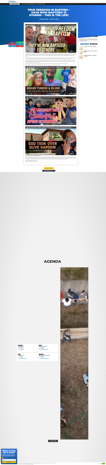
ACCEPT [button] (103, 463)
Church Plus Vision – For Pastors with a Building (90, 51)
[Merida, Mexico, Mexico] (48, 348)
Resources (47, 1)
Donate (64, 1)
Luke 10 (40, 345)
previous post (46, 170)
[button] (12, 42)
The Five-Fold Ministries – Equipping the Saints (90, 56)
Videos (57, 19)
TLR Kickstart (20, 345)
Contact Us (69, 1)
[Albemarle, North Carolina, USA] (48, 357)
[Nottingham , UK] (27, 348)
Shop (56, 1)
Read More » (85, 47)
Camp (19, 354)
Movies (52, 1)
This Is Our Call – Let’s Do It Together (90, 46)
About (60, 1)
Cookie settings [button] (99, 463)
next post (51, 170)
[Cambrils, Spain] (27, 357)
